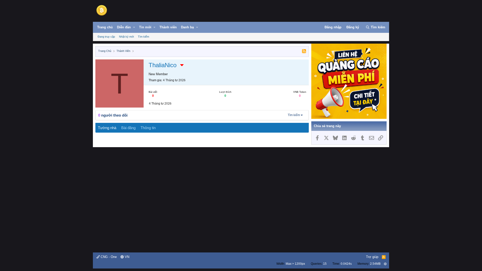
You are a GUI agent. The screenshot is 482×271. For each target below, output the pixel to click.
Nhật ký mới (126, 36)
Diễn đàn (124, 27)
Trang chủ (105, 27)
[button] (134, 27)
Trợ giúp (372, 257)
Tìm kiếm (143, 36)
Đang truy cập (106, 36)
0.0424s (346, 263)
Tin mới (145, 27)
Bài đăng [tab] (128, 128)
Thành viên (168, 27)
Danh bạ (187, 27)
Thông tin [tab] (148, 128)
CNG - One (108, 257)
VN (126, 257)
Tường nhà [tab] (107, 128)
